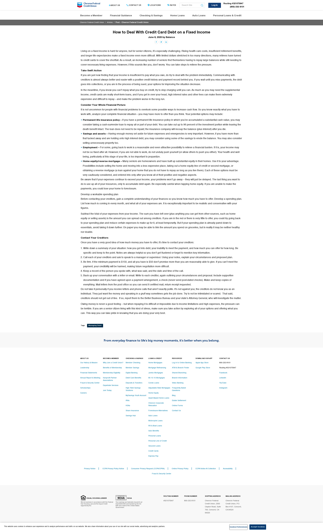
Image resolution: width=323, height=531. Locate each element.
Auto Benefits (153, 431)
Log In (215, 5)
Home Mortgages (155, 363)
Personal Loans (154, 436)
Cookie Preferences (238, 527)
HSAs (128, 405)
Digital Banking (132, 373)
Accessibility (228, 469)
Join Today (107, 390)
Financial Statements (88, 373)
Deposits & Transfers (134, 383)
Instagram (223, 388)
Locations (155, 5)
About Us (115, 5)
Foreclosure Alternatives (158, 411)
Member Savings (132, 368)
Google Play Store (203, 368)
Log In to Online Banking (182, 363)
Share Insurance (132, 411)
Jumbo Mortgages (155, 373)
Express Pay (153, 456)
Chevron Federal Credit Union (92, 22)
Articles (110, 22)
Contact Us (135, 5)
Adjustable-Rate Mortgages (159, 388)
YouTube (222, 383)
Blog (174, 395)
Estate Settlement (179, 400)
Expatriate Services (110, 385)
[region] (161, 527)
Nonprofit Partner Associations (110, 379)
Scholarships (85, 388)
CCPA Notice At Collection (205, 469)
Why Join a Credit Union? (113, 363)
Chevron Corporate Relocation (156, 404)
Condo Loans (153, 383)
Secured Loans (154, 446)
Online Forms (177, 405)
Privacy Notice (89, 469)
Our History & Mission (89, 363)
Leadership (84, 368)
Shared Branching (179, 373)
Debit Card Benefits (133, 378)
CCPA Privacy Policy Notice (113, 469)
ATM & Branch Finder (180, 368)
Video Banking (177, 383)
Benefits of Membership (112, 368)
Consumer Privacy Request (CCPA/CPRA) (148, 469)
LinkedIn (222, 378)
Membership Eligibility (111, 373)
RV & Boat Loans (155, 426)
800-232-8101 (190, 501)
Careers (83, 393)
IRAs (127, 400)
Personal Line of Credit (157, 441)
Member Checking (133, 363)
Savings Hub (131, 416)
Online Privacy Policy (180, 469)
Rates (173, 5)
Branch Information (179, 378)
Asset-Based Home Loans (158, 398)
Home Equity (153, 393)
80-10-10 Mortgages (156, 378)
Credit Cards (153, 451)
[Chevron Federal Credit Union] (89, 5)
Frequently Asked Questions (179, 389)
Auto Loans (152, 416)
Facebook (223, 373)
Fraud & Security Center (90, 383)
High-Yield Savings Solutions (133, 389)
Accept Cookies (258, 527)
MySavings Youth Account (136, 395)
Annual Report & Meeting (90, 378)
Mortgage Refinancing (157, 368)
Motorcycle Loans (155, 421)
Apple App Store (202, 363)
